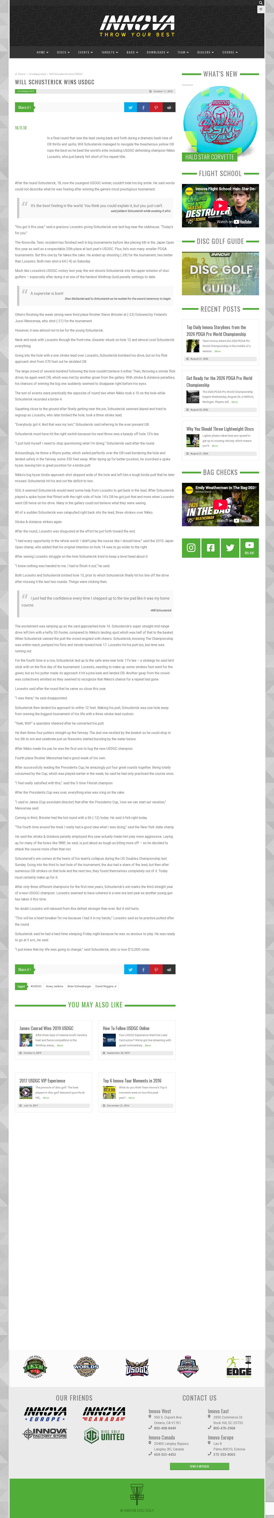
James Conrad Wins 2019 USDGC (46, 1028)
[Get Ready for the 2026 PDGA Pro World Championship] (192, 396)
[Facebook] (210, 548)
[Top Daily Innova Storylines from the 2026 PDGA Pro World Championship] (192, 346)
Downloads (156, 52)
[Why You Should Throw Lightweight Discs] (192, 440)
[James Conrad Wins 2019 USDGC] (25, 1040)
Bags (131, 52)
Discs (61, 52)
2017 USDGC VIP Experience (42, 1080)
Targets (108, 52)
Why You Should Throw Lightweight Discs (220, 428)
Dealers (203, 52)
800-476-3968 (224, 1428)
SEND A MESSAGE (199, 1466)
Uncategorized (37, 74)
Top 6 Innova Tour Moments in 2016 (132, 1080)
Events (83, 52)
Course (228, 52)
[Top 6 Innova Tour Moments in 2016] (109, 1092)
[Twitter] (230, 548)
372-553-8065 (224, 1455)
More (60, 1045)
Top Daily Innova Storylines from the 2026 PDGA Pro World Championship (216, 330)
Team (181, 52)
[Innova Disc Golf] (137, 26)
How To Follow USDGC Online (126, 1028)
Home (41, 52)
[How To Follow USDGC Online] (109, 1040)
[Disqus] (95, 1174)
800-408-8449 (165, 1428)
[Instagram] (191, 548)
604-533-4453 (165, 1455)
